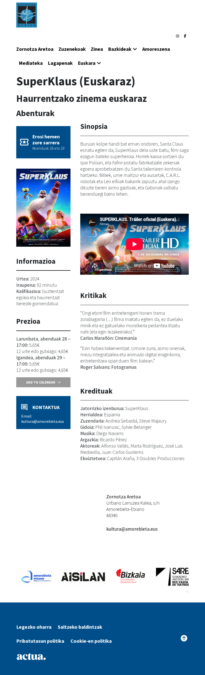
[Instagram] (177, 36)
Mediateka (31, 63)
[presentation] (177, 592)
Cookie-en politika (91, 641)
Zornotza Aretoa (35, 49)
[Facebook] (185, 36)
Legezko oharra (34, 627)
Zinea (97, 49)
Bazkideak (120, 49)
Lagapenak (60, 63)
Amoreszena (156, 49)
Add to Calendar (40, 382)
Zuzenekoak (72, 49)
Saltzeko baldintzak (80, 627)
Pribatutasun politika (40, 641)
